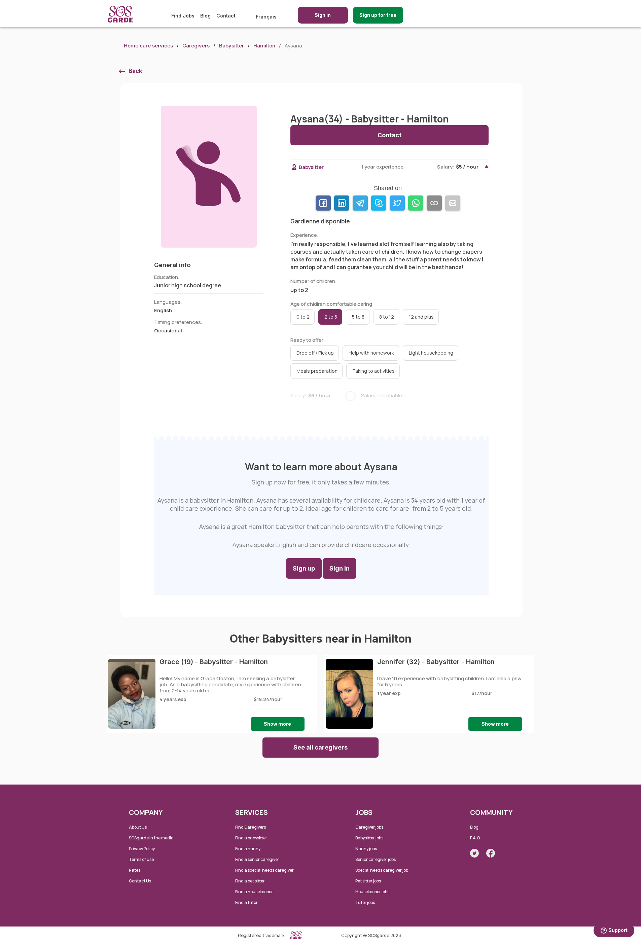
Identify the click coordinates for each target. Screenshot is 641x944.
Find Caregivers (250, 827)
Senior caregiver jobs (375, 859)
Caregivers (196, 45)
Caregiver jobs (369, 827)
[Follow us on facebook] (490, 853)
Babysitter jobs (369, 838)
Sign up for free (377, 15)
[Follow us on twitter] (474, 853)
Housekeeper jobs (372, 892)
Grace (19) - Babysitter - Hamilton (213, 662)
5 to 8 (358, 317)
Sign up (304, 568)
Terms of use (141, 859)
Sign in (323, 15)
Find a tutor (246, 902)
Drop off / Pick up (315, 353)
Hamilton (264, 45)
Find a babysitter (251, 838)
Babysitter (231, 45)
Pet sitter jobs (368, 881)
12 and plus (421, 317)
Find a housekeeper (254, 892)
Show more (277, 724)
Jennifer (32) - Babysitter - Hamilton (436, 662)
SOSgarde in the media (151, 838)
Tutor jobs (365, 902)
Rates (134, 870)
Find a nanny (247, 848)
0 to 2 (303, 317)
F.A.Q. (475, 838)
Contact (226, 16)
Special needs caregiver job (381, 870)
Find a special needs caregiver (264, 870)
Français (266, 17)
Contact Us (140, 881)
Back (135, 71)
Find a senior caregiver (257, 859)
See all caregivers (320, 747)
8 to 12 (386, 317)
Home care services (148, 45)
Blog (205, 16)
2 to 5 (330, 317)
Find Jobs (182, 16)
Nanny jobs (366, 848)
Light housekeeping (431, 353)
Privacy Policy (142, 848)
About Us (138, 827)
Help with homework (371, 353)
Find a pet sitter (250, 881)
